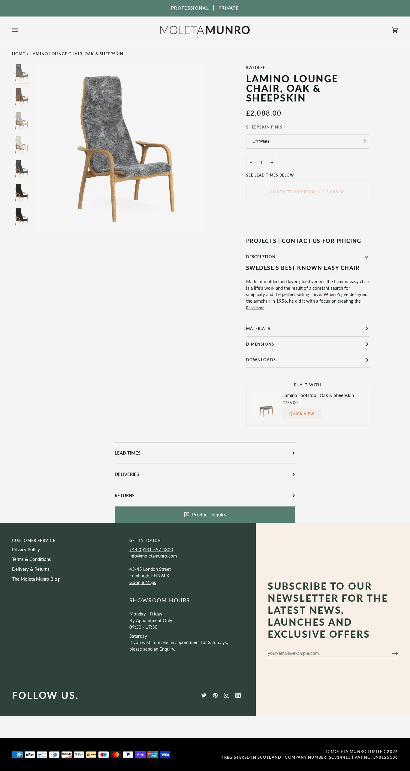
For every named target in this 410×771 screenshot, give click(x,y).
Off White (261, 141)
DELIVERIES (127, 474)
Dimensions (260, 344)
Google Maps (142, 582)
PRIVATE (229, 8)
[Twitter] (204, 695)
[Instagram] (226, 695)
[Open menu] (21, 30)
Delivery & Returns (31, 569)
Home (18, 53)
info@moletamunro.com (153, 555)
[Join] (390, 653)
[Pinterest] (215, 695)
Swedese (255, 68)
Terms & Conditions (31, 559)
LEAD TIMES (127, 452)
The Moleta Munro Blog (36, 579)
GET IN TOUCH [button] (145, 540)
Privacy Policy (26, 549)
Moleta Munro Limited (358, 751)
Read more (255, 307)
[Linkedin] (238, 695)
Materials (258, 328)
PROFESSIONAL (190, 8)
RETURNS (124, 495)
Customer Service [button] (33, 540)
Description (261, 256)
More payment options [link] (268, 228)
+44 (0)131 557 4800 (151, 549)
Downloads (261, 359)
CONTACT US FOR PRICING (321, 241)
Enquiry (166, 649)
